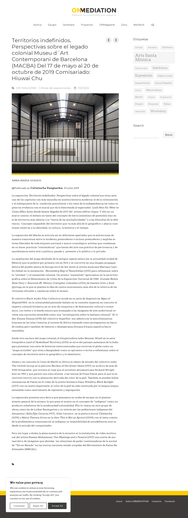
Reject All (38, 506)
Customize (19, 506)
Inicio (119, 501)
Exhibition (160, 68)
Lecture (138, 90)
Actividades (152, 48)
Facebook (170, 501)
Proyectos (87, 24)
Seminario (68, 24)
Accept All (57, 506)
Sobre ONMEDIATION (137, 501)
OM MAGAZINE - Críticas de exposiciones (43, 88)
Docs (124, 24)
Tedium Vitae (140, 112)
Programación (165, 97)
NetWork (139, 24)
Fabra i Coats (165, 75)
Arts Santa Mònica (146, 57)
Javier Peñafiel (163, 83)
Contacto (156, 501)
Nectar (139, 97)
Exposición (143, 76)
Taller (167, 104)
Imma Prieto (142, 83)
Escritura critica (141, 68)
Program (151, 97)
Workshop (158, 111)
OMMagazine (107, 24)
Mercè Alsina (154, 90)
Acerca (37, 24)
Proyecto (153, 104)
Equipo (52, 24)
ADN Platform (167, 48)
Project (139, 104)
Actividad (138, 48)
